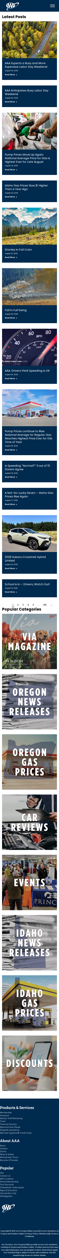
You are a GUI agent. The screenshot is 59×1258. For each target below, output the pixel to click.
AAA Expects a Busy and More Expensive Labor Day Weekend (26, 65)
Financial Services (8, 1124)
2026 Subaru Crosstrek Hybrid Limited (25, 559)
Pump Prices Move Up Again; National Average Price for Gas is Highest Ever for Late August (27, 158)
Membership (6, 1112)
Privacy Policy (31, 1233)
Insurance (4, 1115)
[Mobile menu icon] (52, 5)
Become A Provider (9, 1160)
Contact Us (5, 1176)
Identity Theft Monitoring (11, 1118)
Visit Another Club (8, 1193)
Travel (2, 1121)
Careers (3, 1148)
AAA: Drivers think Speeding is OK (27, 371)
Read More (10, 74)
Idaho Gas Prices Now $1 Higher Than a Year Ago (26, 187)
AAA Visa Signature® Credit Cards (16, 1133)
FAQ (2, 1173)
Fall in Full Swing (16, 310)
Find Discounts (7, 1184)
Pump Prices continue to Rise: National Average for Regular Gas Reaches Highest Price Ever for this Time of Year (28, 436)
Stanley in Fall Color (18, 250)
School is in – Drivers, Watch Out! (27, 584)
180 (45, 604)
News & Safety (7, 1154)
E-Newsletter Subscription (12, 1187)
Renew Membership (9, 1181)
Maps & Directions (8, 1190)
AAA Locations (6, 1179)
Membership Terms (9, 1157)
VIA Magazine (6, 1196)
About (2, 1145)
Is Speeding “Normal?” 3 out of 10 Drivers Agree (27, 467)
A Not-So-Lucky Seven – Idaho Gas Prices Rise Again (29, 494)
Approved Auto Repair (10, 1127)
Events (3, 1151)
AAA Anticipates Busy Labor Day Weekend (26, 92)
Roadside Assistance (10, 1130)
